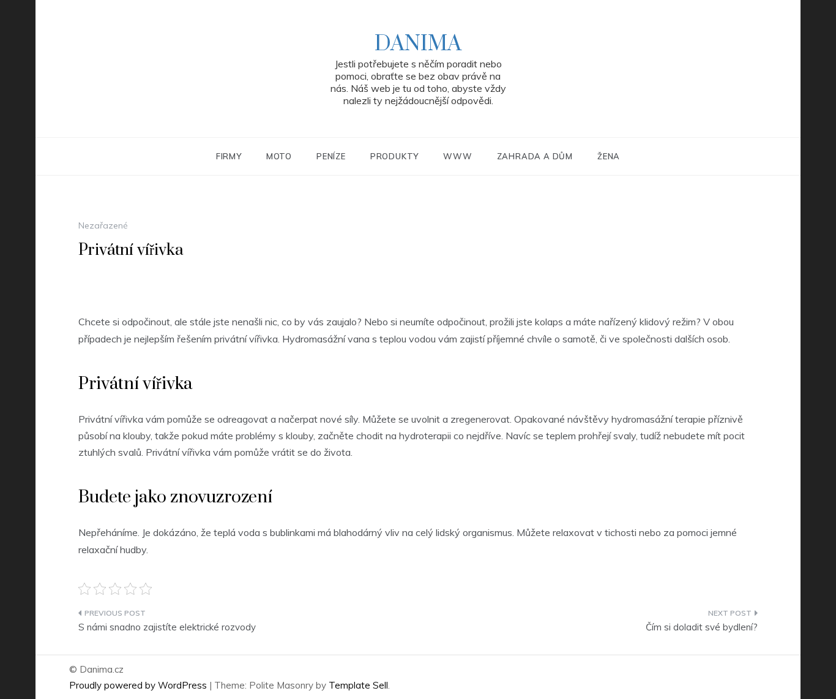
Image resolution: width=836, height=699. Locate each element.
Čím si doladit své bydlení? (702, 627)
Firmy (229, 156)
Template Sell (358, 685)
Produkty (394, 156)
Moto (279, 156)
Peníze (331, 156)
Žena (608, 156)
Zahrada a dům (535, 156)
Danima (418, 44)
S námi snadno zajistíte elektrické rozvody (167, 627)
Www (457, 156)
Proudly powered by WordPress (139, 685)
